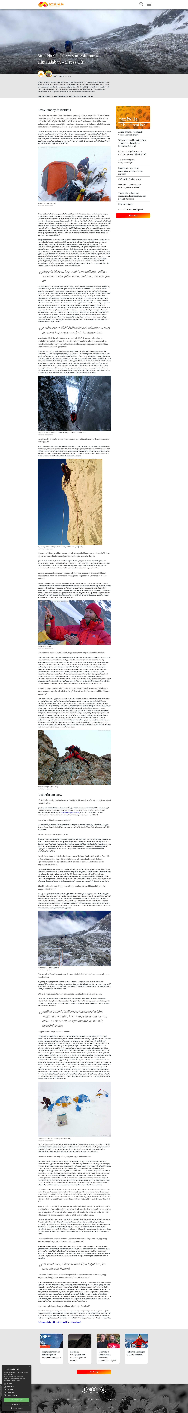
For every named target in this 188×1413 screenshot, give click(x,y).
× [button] (29, 1367)
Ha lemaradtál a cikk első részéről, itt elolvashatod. (59, 1322)
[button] (16, 1408)
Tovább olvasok (16, 1380)
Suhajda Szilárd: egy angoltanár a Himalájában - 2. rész (74, 96)
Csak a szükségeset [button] (16, 1404)
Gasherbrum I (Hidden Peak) (70, 812)
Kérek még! (133, 215)
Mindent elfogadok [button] (17, 1400)
